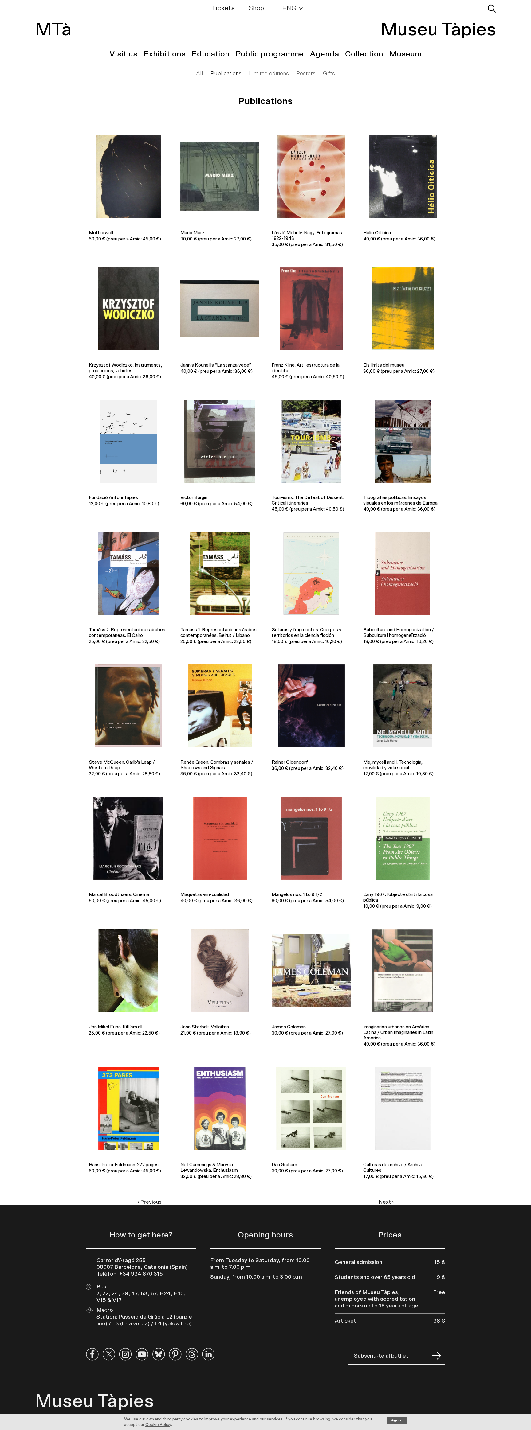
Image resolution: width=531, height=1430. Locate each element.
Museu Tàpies (438, 30)
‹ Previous (150, 1202)
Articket (345, 1321)
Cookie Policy (158, 1425)
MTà (53, 30)
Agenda (324, 54)
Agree (397, 1420)
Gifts (329, 73)
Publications (226, 73)
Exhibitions (165, 54)
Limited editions (269, 73)
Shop (256, 8)
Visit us (123, 54)
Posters (306, 73)
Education (211, 54)
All (199, 73)
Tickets (223, 8)
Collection (364, 54)
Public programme (270, 54)
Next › (386, 1202)
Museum (405, 54)
